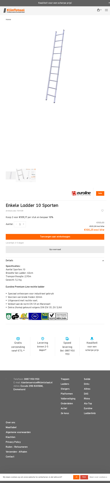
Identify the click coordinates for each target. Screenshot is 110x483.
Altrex (87, 389)
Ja (76, 477)
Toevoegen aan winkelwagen (55, 236)
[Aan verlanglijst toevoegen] (102, 211)
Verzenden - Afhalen (16, 452)
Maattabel (11, 427)
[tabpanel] (55, 66)
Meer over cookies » (98, 477)
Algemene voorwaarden (18, 432)
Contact (10, 456)
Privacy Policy (13, 442)
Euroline (88, 408)
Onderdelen (67, 403)
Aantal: (9, 224)
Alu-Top (88, 403)
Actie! (64, 408)
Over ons (10, 422)
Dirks (86, 384)
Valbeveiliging (68, 398)
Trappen (65, 379)
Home (8, 19)
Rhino (87, 398)
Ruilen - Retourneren (17, 447)
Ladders (65, 384)
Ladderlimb (90, 413)
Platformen (67, 394)
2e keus (65, 413)
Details (9, 260)
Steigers (65, 389)
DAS (86, 394)
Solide (87, 379)
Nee (84, 477)
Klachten (10, 437)
